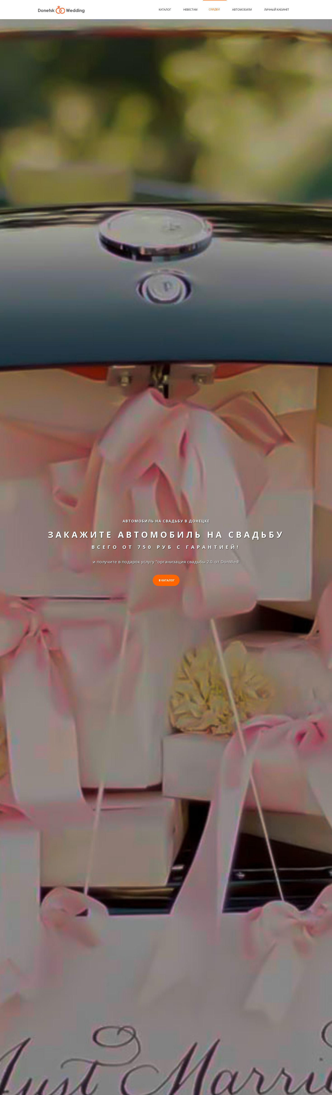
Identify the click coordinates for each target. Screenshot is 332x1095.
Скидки (214, 9)
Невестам (190, 10)
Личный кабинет (276, 10)
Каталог (165, 10)
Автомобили (242, 10)
